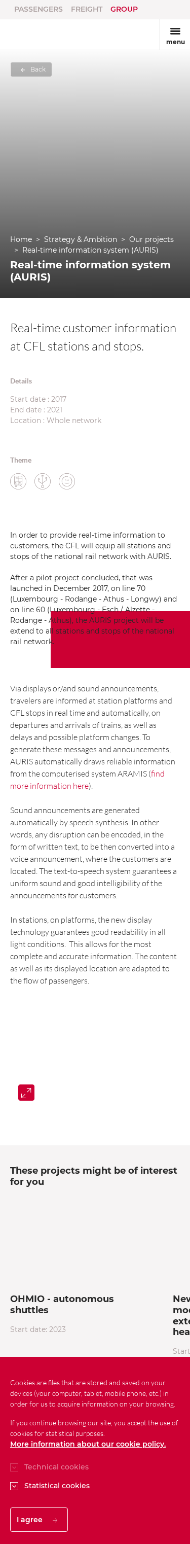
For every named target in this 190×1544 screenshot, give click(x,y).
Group (124, 9)
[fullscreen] (26, 1092)
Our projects (151, 239)
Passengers (38, 9)
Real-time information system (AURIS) (90, 250)
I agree (31, 1519)
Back (37, 69)
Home (21, 239)
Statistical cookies (57, 1485)
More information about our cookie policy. (88, 1444)
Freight (86, 9)
